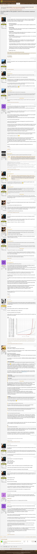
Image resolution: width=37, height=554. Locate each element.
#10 (35, 214)
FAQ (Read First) (3, 3)
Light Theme (3, 550)
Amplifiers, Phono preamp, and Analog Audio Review (14, 543)
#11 (35, 227)
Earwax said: (9, 90)
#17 (35, 457)
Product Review (9, 56)
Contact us (22, 550)
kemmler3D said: (10, 241)
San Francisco (4, 210)
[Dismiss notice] (35, 7)
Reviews (9, 3)
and (11, 69)
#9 (35, 200)
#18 (35, 471)
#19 (35, 493)
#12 (35, 239)
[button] (25, 3)
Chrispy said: (9, 73)
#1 (35, 17)
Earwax (2, 14)
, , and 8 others (13, 102)
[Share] (34, 17)
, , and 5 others (14, 441)
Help (34, 550)
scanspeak (33, 541)
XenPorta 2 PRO (15, 553)
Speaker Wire (9, 498)
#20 (35, 504)
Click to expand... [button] (21, 98)
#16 (35, 444)
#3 (35, 71)
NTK (3, 543)
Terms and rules (27, 550)
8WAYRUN (23, 553)
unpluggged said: (10, 173)
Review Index (13, 3)
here (9, 8)
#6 (35, 151)
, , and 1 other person (15, 343)
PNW (5, 69)
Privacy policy (31, 550)
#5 (35, 104)
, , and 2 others (14, 169)
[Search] (36, 3)
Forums (18, 3)
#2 (35, 59)
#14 (35, 299)
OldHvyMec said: (10, 186)
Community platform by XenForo (14, 552)
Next (5, 15)
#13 (35, 260)
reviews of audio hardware (16, 7)
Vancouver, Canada (4, 28)
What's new (22, 3)
